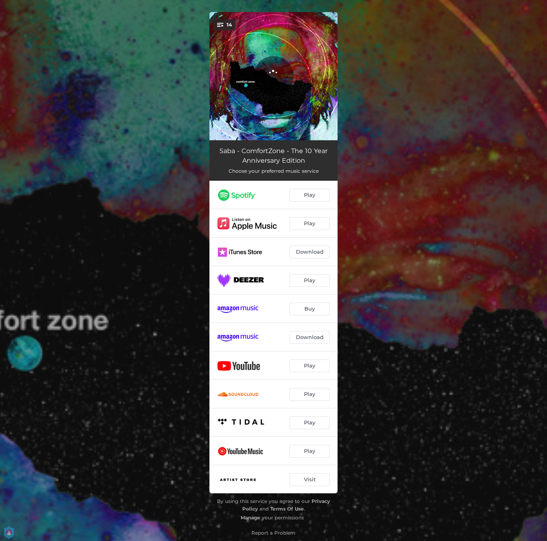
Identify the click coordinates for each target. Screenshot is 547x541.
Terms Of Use (287, 509)
